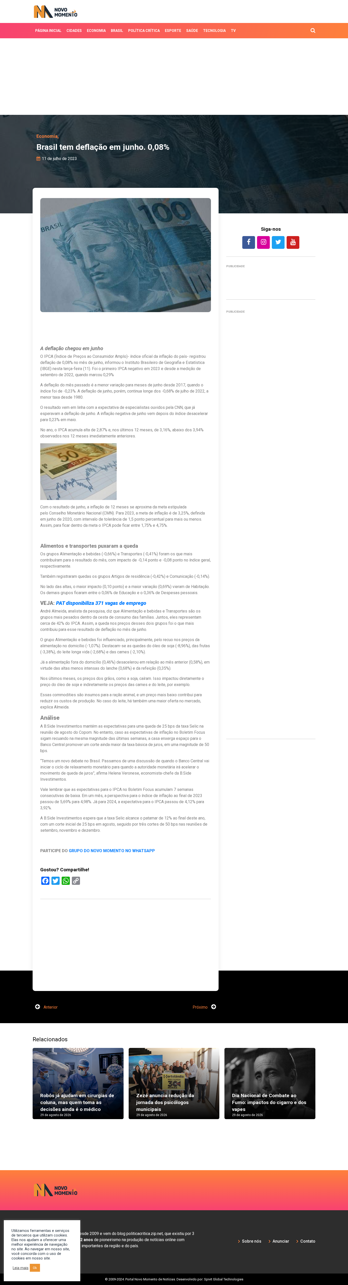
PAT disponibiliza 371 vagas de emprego (101, 603)
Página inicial (48, 31)
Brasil (117, 31)
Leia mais (21, 1268)
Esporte (173, 31)
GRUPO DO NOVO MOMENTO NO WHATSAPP (112, 850)
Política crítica (144, 31)
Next (323, 1088)
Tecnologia (214, 31)
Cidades (74, 31)
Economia (96, 31)
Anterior (50, 1007)
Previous (25, 1088)
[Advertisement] (174, 76)
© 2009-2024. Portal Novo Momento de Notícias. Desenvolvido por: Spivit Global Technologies (174, 1279)
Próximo (201, 1007)
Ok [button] (35, 1268)
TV (233, 31)
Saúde (192, 31)
